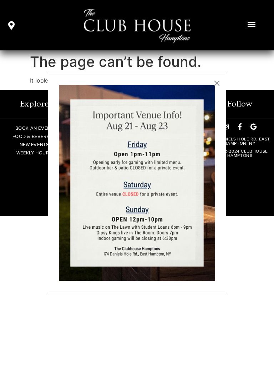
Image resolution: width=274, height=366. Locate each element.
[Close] (217, 83)
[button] (251, 24)
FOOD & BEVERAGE (34, 136)
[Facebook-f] (240, 126)
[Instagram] (226, 126)
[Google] (253, 126)
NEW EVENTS (34, 144)
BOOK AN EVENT (34, 128)
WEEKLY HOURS (34, 152)
